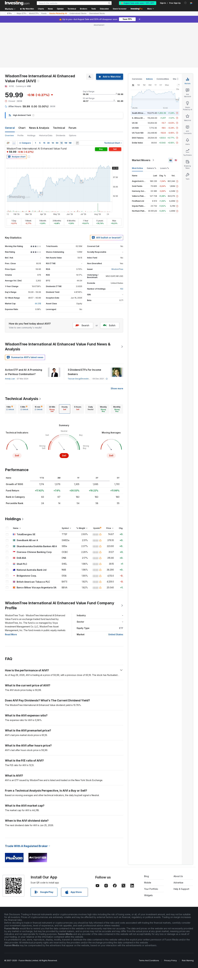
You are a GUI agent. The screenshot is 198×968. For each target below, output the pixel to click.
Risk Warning (188, 960)
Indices (149, 79)
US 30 (135, 123)
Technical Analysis (21, 398)
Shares (176, 79)
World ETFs (34, 13)
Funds (44, 13)
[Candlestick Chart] (8, 143)
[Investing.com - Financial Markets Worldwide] (17, 3)
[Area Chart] (14, 143)
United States (115, 634)
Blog (146, 876)
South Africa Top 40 (141, 113)
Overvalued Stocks (97, 13)
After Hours (14, 106)
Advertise (178, 882)
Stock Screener (120, 9)
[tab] (10, 409)
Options (72, 135)
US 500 (135, 128)
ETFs (9, 13)
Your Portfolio (151, 889)
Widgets (148, 895)
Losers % (164, 168)
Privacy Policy (170, 960)
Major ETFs (21, 13)
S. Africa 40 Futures (141, 118)
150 (121, 289)
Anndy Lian (10, 379)
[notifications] (185, 2)
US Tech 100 (137, 133)
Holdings (31, 135)
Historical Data (45, 135)
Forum (72, 127)
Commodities (163, 79)
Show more (117, 388)
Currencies (137, 79)
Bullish (112, 325)
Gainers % (151, 168)
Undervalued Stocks (77, 13)
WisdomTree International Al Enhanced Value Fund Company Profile (59, 605)
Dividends (60, 135)
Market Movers (141, 160)
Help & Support (181, 889)
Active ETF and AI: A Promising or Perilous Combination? (23, 372)
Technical (59, 127)
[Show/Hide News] (77, 143)
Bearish (85, 325)
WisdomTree (117, 269)
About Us (178, 876)
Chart (21, 127)
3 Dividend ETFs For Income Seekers (84, 372)
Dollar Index (137, 143)
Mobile (147, 882)
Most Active (137, 168)
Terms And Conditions (149, 960)
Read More (11, 634)
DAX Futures (138, 138)
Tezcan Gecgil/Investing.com (81, 379)
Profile (20, 135)
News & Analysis (39, 127)
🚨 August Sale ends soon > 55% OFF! (137, 3)
